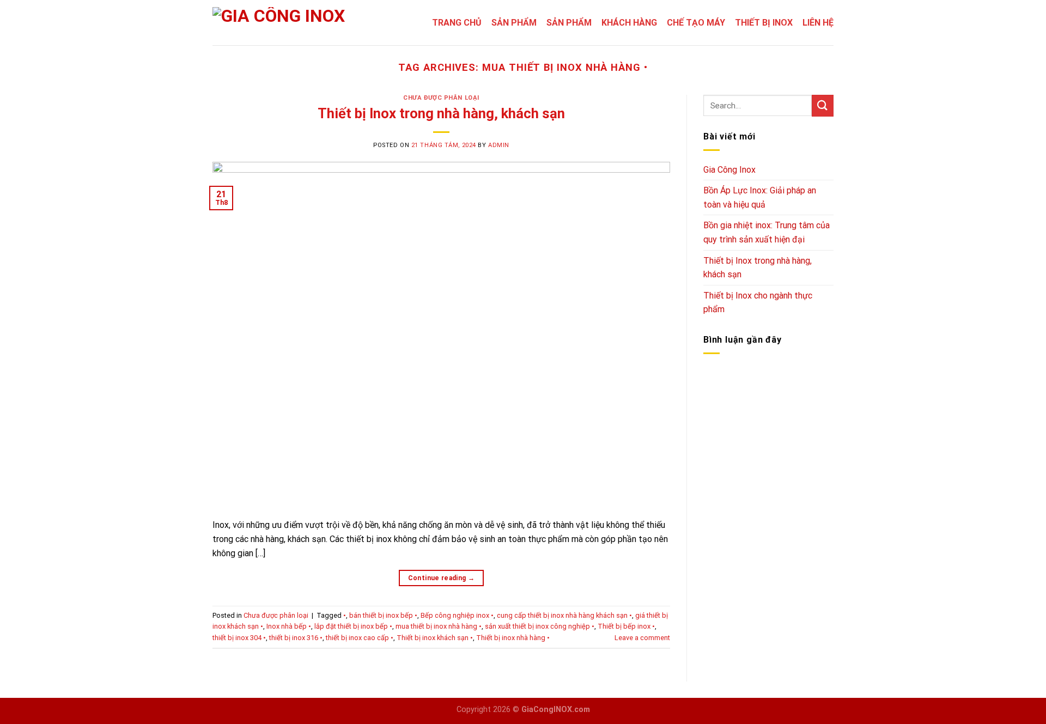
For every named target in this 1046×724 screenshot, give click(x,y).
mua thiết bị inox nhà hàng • (439, 626)
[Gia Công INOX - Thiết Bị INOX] (283, 22)
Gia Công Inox (729, 170)
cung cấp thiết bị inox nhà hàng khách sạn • (564, 615)
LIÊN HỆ (818, 22)
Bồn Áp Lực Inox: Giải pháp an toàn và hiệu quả (759, 197)
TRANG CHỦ (457, 22)
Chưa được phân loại (441, 97)
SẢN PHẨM (514, 22)
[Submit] (823, 105)
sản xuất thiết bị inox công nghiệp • (539, 626)
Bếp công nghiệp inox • (457, 615)
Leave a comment (642, 638)
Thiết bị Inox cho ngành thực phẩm (757, 302)
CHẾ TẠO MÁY (696, 22)
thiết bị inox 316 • (296, 638)
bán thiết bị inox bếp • (383, 615)
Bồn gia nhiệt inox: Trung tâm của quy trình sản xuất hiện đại (766, 232)
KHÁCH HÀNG (629, 22)
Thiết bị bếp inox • (626, 626)
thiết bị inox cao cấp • (359, 638)
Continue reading (441, 578)
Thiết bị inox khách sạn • (435, 638)
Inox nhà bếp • (288, 626)
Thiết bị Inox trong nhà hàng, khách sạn (441, 113)
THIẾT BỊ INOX (764, 22)
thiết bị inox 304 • (239, 638)
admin (498, 145)
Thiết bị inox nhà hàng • (513, 638)
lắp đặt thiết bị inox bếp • (353, 626)
